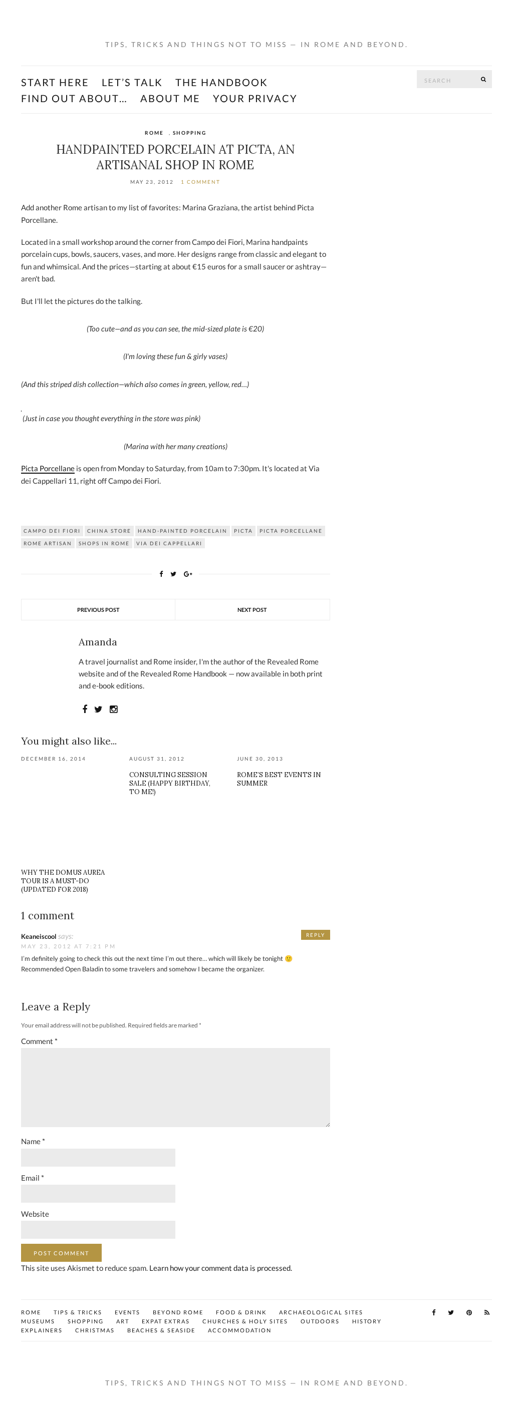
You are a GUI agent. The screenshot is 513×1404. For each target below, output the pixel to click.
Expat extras (166, 1321)
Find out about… (74, 98)
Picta (243, 531)
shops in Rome (104, 543)
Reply (315, 935)
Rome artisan (48, 543)
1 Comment (200, 182)
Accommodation (240, 1330)
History (367, 1321)
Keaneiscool (39, 936)
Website (35, 1213)
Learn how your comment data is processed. (220, 1267)
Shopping (189, 133)
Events (127, 1312)
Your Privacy (255, 98)
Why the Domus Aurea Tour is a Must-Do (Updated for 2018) (63, 881)
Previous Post (98, 609)
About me (170, 98)
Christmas (95, 1330)
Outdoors (320, 1321)
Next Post (252, 609)
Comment (39, 1040)
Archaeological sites (321, 1312)
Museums (38, 1321)
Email (32, 1177)
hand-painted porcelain (182, 531)
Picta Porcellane (48, 468)
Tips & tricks (78, 1312)
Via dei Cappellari (169, 543)
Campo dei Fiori (52, 531)
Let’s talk (132, 82)
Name (33, 1141)
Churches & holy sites (245, 1321)
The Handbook (221, 82)
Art (122, 1321)
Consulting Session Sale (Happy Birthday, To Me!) (169, 783)
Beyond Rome (178, 1312)
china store (109, 531)
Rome (154, 133)
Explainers (42, 1330)
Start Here (55, 82)
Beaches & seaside (161, 1330)
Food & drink (241, 1312)
